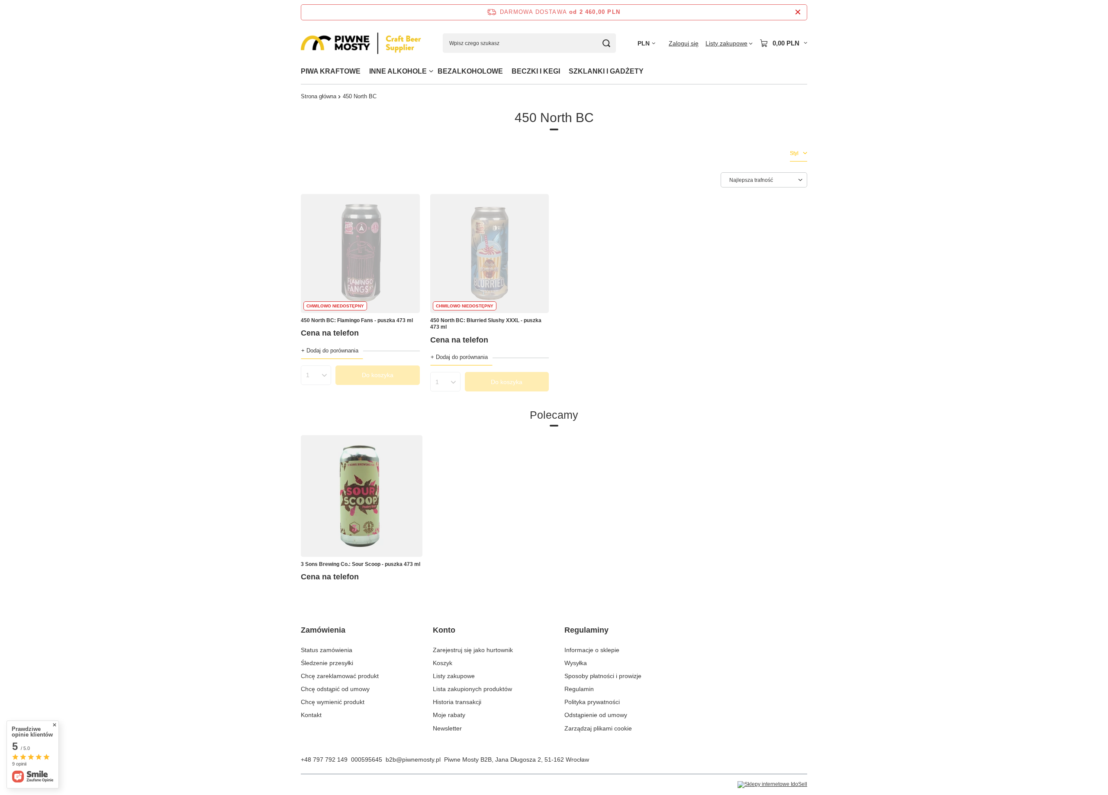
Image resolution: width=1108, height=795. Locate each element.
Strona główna (318, 96)
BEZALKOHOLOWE (470, 71)
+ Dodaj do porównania (329, 350)
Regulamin (579, 688)
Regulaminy (586, 630)
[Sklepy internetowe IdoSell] (772, 784)
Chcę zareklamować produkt (340, 675)
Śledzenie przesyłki (327, 662)
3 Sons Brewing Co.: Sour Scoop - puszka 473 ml (360, 564)
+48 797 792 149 (324, 759)
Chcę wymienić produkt (332, 701)
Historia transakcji (457, 701)
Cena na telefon (330, 333)
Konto (444, 630)
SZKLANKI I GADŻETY (606, 71)
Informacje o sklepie (591, 649)
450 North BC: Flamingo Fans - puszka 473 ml (357, 320)
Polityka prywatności (592, 701)
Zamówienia (323, 630)
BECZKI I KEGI (536, 71)
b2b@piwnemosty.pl (413, 759)
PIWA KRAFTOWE (331, 71)
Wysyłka (575, 662)
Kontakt (311, 714)
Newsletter (447, 728)
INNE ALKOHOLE (398, 71)
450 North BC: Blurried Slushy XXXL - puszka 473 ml (485, 323)
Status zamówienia (326, 649)
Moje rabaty (449, 714)
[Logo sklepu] (361, 43)
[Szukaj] (606, 43)
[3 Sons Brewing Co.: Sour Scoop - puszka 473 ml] (361, 496)
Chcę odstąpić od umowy (335, 688)
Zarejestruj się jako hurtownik (473, 649)
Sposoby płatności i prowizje (602, 675)
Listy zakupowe (454, 675)
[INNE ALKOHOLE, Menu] (431, 71)
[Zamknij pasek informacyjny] (798, 12)
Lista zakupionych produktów (472, 688)
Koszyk (442, 662)
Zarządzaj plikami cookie (598, 728)
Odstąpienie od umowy (595, 714)
